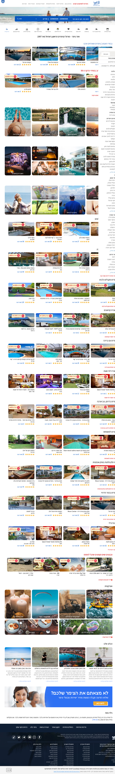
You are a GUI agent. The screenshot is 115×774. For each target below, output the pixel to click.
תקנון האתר (56, 727)
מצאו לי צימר (31, 4)
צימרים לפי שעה (53, 758)
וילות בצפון (38, 749)
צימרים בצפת (70, 758)
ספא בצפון (38, 752)
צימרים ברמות (70, 762)
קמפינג (55, 760)
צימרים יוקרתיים (53, 751)
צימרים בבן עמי (70, 756)
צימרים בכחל (70, 752)
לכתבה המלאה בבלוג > (25, 681)
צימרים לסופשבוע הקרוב (80, 4)
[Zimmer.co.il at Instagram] (34, 736)
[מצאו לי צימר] (58, 697)
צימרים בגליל (86, 760)
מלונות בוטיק (38, 754)
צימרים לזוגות (59, 4)
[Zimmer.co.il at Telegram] (24, 736)
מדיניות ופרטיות (81, 727)
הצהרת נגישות (44, 727)
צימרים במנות (70, 764)
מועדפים (24, 4)
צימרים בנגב (86, 752)
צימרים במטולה (70, 754)
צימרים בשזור (70, 751)
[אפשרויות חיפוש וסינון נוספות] (65, 27)
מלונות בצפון (38, 756)
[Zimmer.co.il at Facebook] (39, 736)
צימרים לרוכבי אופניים (51, 762)
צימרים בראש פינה (69, 760)
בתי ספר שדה (53, 764)
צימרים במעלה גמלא (68, 766)
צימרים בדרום (86, 751)
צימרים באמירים (69, 747)
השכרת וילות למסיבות (35, 751)
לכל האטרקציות (107, 637)
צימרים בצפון (68, 4)
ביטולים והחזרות (68, 727)
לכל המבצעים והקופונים (105, 580)
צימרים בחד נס (70, 749)
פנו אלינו (95, 719)
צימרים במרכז (86, 749)
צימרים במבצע (53, 747)
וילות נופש (38, 747)
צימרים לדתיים (53, 752)
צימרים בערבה (86, 754)
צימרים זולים (54, 749)
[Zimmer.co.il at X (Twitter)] (19, 736)
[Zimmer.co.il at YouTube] (29, 736)
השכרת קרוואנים (40, 4)
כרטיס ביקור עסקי (21, 727)
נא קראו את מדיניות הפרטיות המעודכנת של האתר (67, 771)
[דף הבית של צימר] (57, 16)
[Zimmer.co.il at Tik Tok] (14, 736)
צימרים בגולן (86, 758)
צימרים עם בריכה (53, 766)
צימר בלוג (33, 727)
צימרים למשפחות (50, 4)
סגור (9, 769)
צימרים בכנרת (86, 756)
